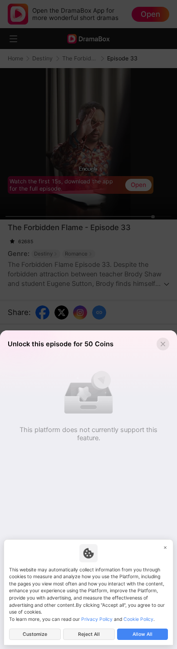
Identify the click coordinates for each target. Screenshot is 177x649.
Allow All (142, 634)
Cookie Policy (138, 619)
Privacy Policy (97, 619)
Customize (35, 634)
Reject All (89, 634)
